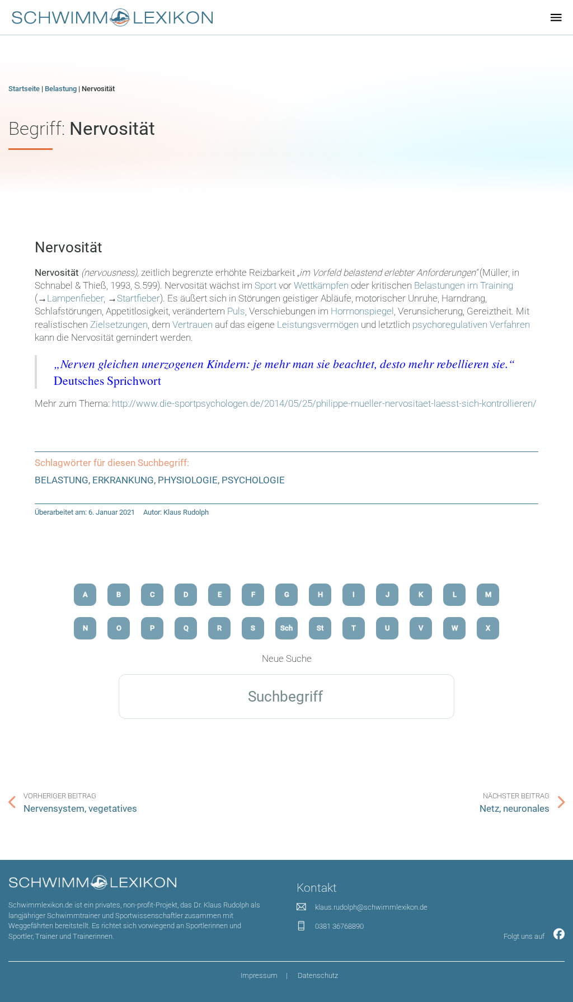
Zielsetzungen (119, 324)
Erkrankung (123, 480)
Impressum (259, 975)
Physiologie (188, 480)
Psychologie (253, 480)
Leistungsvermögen (318, 324)
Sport (265, 285)
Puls (236, 311)
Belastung (61, 88)
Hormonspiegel (362, 311)
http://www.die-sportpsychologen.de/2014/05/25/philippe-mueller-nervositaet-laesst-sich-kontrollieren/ (324, 403)
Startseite (24, 88)
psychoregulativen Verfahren (471, 324)
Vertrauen (192, 324)
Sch (286, 628)
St (320, 628)
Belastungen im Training (463, 285)
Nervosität (68, 247)
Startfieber (138, 298)
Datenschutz (318, 975)
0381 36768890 (339, 926)
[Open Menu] (556, 17)
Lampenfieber (75, 298)
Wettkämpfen (321, 285)
